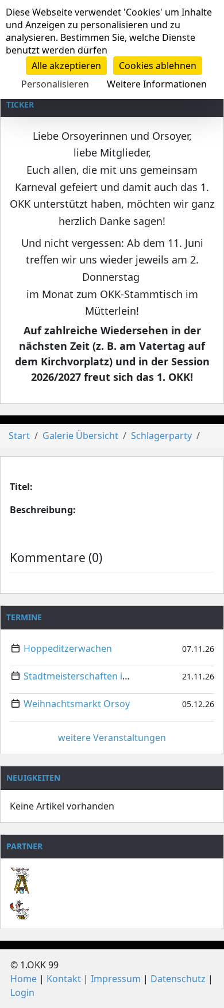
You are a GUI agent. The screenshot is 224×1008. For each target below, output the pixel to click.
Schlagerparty (161, 435)
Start (19, 435)
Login (22, 992)
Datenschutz (178, 978)
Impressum (116, 978)
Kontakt (64, 978)
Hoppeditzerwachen (68, 648)
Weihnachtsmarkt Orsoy (77, 703)
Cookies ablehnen (157, 65)
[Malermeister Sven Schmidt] (112, 876)
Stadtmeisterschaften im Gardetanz (101, 676)
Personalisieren (55, 84)
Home (23, 978)
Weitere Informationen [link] (157, 84)
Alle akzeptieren (66, 65)
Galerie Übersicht (80, 435)
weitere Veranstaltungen (112, 737)
